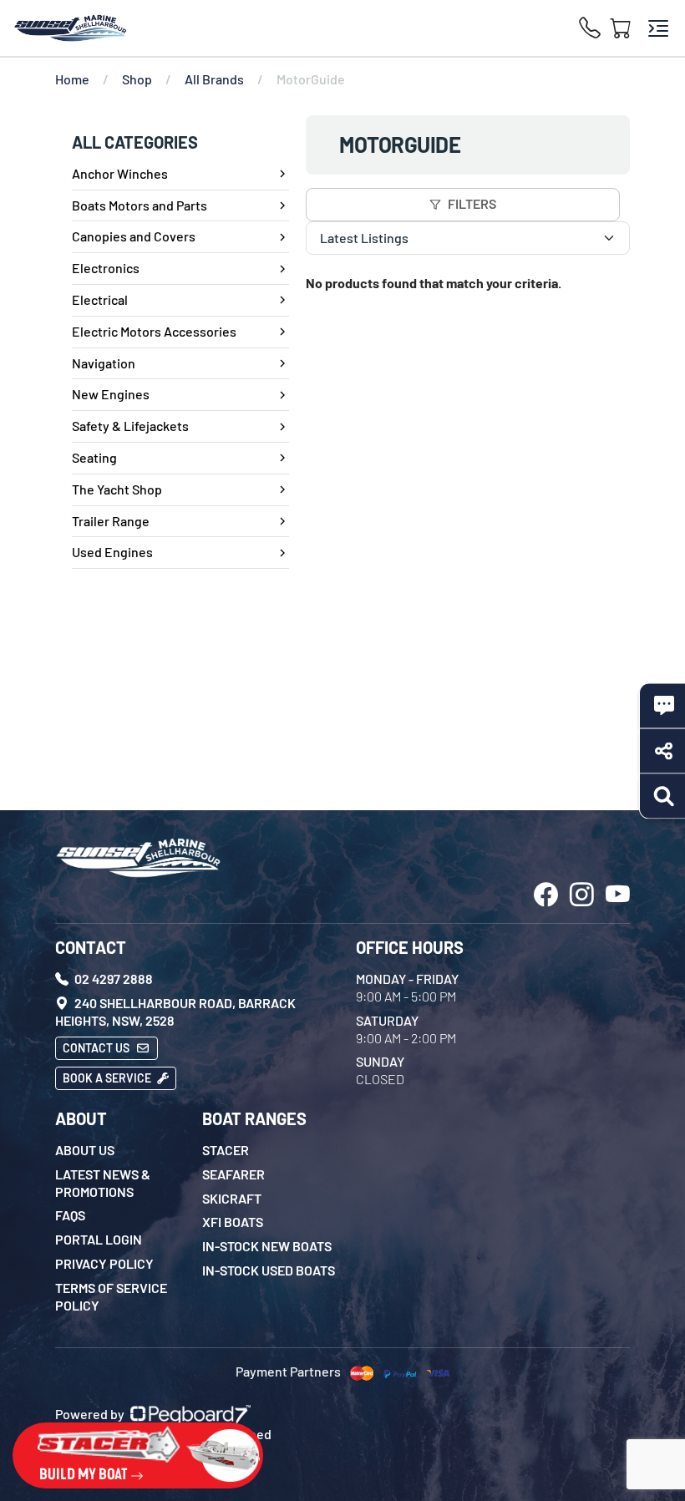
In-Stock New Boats (267, 1246)
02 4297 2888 (112, 978)
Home (72, 79)
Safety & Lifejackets (130, 426)
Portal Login (98, 1239)
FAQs (70, 1215)
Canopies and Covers (133, 236)
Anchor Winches (120, 173)
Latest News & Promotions (102, 1182)
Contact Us (97, 1048)
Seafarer (233, 1174)
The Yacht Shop (117, 489)
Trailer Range (111, 521)
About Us (84, 1150)
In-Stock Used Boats (268, 1270)
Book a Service (108, 1078)
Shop (137, 79)
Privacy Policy (104, 1263)
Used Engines (112, 552)
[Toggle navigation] (658, 28)
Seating (94, 457)
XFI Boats (232, 1222)
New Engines (111, 394)
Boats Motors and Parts (139, 205)
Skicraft (231, 1198)
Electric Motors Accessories (154, 331)
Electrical (100, 299)
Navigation (103, 363)
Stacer (225, 1150)
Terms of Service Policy (111, 1296)
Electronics (106, 268)
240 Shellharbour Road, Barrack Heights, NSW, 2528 (175, 1011)
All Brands (214, 79)
